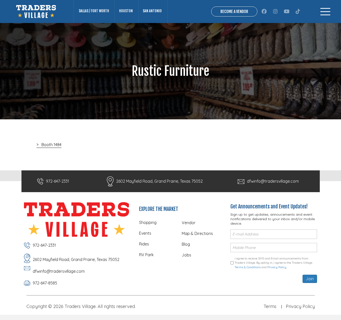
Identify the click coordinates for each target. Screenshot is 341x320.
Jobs (186, 254)
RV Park (146, 254)
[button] (264, 11)
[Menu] (325, 11)
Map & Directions (197, 233)
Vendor (188, 222)
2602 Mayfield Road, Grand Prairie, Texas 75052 (159, 181)
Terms (270, 306)
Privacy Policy (276, 267)
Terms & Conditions (248, 267)
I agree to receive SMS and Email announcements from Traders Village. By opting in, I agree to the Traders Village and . (273, 262)
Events (145, 233)
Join (310, 278)
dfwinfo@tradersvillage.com (273, 181)
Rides (144, 243)
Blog (186, 244)
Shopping (148, 222)
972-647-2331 (57, 181)
